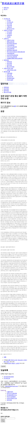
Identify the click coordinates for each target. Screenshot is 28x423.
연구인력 (9, 23)
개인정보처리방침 (9, 376)
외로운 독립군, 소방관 (13, 363)
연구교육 (9, 32)
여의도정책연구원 (12, 398)
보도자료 (9, 63)
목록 (5, 357)
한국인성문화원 (11, 396)
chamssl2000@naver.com (11, 386)
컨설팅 (9, 37)
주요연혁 (9, 25)
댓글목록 (3, 366)
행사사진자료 (10, 66)
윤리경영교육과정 (12, 43)
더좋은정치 (10, 391)
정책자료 (6, 60)
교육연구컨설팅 (8, 30)
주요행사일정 (10, 78)
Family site (3, 390)
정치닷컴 (9, 400)
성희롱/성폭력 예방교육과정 (14, 58)
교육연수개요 (10, 40)
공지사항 (9, 75)
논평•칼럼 (9, 73)
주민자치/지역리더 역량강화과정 (16, 51)
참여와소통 (7, 71)
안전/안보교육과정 (12, 56)
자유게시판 (10, 76)
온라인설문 (10, 80)
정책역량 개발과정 (12, 50)
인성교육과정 (10, 48)
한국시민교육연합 (12, 393)
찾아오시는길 (10, 28)
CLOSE (3, 421)
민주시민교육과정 (12, 47)
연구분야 (9, 33)
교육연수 (6, 38)
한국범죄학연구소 (12, 395)
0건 (15, 106)
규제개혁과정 (10, 53)
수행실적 (9, 27)
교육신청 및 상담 (8, 68)
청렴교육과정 (10, 42)
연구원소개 (7, 18)
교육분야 (9, 35)
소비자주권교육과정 (12, 55)
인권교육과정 (10, 45)
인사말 (9, 20)
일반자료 (9, 65)
